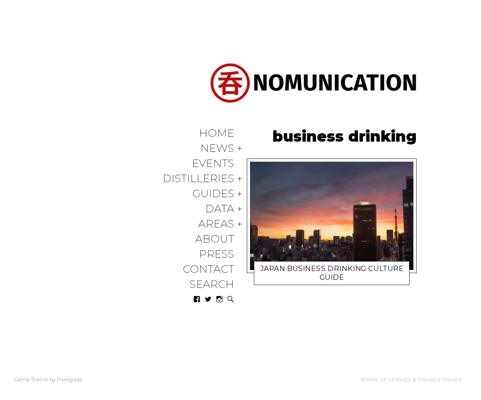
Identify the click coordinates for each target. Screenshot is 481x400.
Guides (213, 194)
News (217, 148)
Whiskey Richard (321, 279)
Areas (216, 224)
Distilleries (198, 179)
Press (216, 254)
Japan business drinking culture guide (332, 273)
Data (219, 209)
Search (211, 284)
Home (216, 133)
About (214, 239)
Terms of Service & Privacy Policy (411, 379)
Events (213, 163)
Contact (208, 269)
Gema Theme (31, 379)
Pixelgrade (69, 379)
